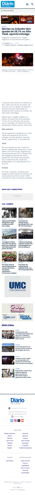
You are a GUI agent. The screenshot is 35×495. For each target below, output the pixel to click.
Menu (27, 4)
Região (9, 448)
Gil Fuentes (9, 461)
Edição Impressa (9, 433)
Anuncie (25, 470)
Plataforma (13, 490)
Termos (25, 463)
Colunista (25, 445)
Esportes (25, 436)
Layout (14, 487)
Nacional (25, 433)
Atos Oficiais (25, 441)
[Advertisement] (18, 86)
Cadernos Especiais (25, 448)
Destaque (25, 443)
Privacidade (25, 473)
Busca (32, 4)
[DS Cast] (9, 317)
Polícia (10, 445)
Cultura (25, 438)
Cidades (9, 443)
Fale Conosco (25, 468)
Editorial (9, 438)
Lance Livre (9, 441)
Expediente (25, 465)
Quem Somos (25, 461)
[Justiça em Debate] (25, 317)
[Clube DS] (17, 308)
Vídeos (9, 436)
